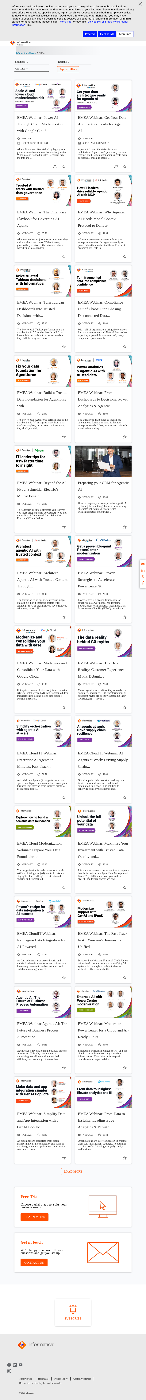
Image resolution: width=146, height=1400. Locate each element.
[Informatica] (20, 43)
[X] (142, 577)
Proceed (90, 34)
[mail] (142, 565)
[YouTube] (20, 1367)
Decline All (107, 34)
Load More (73, 1171)
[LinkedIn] (15, 1367)
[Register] (55, 166)
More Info (125, 34)
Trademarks (43, 1378)
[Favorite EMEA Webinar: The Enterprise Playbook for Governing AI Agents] (64, 256)
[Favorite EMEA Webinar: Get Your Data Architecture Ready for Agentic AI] (125, 166)
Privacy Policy (60, 1378)
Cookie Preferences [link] (82, 1378)
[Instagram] (9, 1374)
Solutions (20, 61)
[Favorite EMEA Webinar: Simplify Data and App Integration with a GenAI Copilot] (64, 1158)
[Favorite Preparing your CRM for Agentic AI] (125, 527)
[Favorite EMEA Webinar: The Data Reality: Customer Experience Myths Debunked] (125, 707)
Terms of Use (25, 1378)
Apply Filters (68, 69)
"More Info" (65, 21)
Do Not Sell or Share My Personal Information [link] (40, 1383)
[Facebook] (9, 1367)
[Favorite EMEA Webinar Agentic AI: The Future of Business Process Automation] (64, 1068)
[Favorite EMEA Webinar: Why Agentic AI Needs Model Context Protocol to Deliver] (125, 256)
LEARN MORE (34, 1217)
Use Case (20, 68)
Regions (62, 61)
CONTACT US (34, 1262)
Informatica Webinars (26, 53)
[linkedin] (142, 571)
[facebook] (143, 583)
